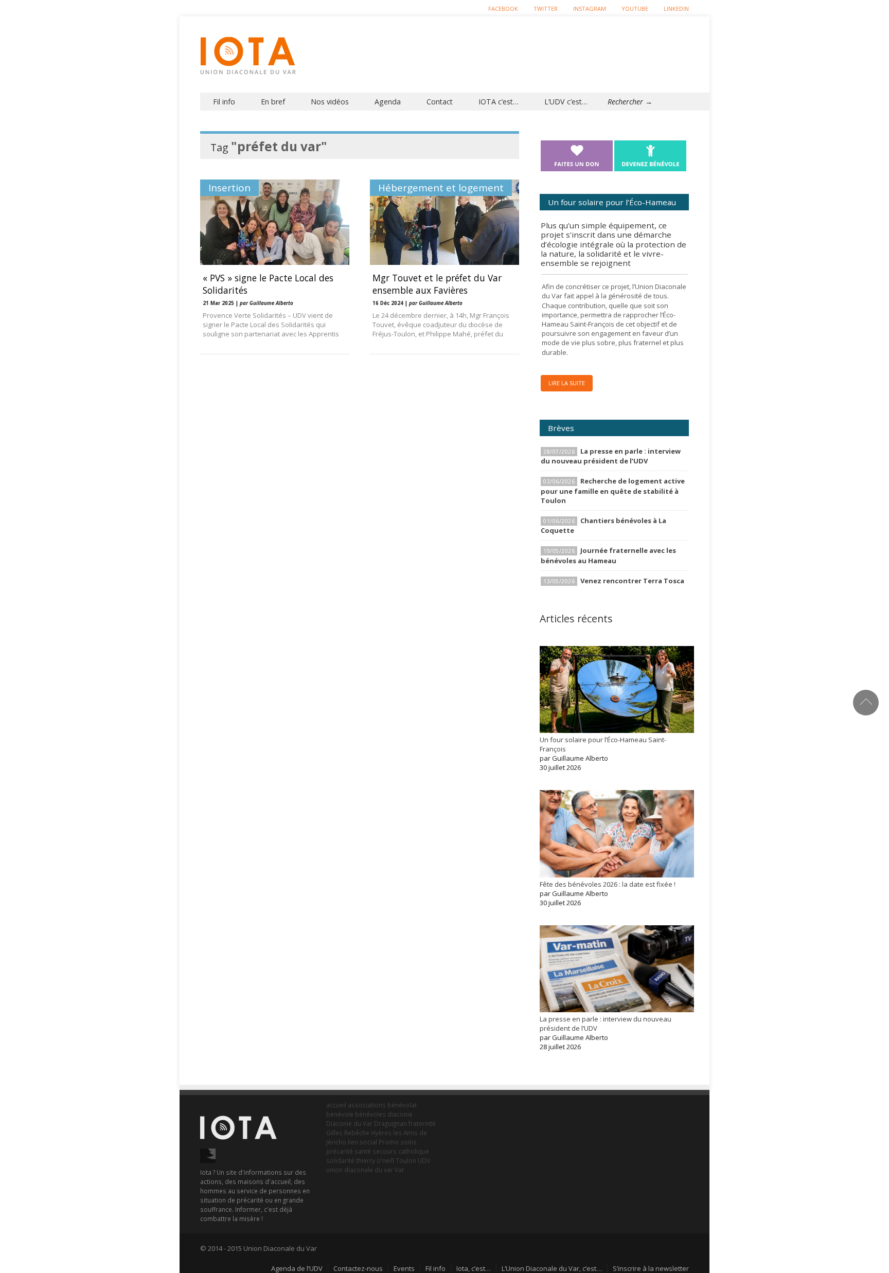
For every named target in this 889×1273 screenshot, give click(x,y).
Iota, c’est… (473, 1268)
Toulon (406, 1160)
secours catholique (400, 1151)
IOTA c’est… (498, 101)
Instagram (589, 8)
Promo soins (398, 1142)
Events (404, 1268)
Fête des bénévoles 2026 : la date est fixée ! (607, 884)
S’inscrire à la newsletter (651, 1268)
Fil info (224, 101)
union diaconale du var (359, 1170)
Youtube (634, 8)
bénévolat (402, 1105)
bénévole (339, 1114)
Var (399, 1170)
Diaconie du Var (349, 1123)
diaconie (400, 1114)
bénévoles (370, 1114)
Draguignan (390, 1123)
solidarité (340, 1160)
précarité (339, 1151)
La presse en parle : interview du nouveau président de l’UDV (611, 455)
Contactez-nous (358, 1268)
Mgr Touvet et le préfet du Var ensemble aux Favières (437, 284)
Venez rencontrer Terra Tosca (632, 580)
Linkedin (676, 8)
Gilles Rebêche (347, 1132)
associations (367, 1105)
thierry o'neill (375, 1160)
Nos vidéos (330, 101)
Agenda (388, 101)
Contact (439, 101)
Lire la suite (566, 383)
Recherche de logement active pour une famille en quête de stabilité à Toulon (613, 490)
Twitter (546, 8)
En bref (273, 101)
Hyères (381, 1132)
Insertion (229, 187)
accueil (336, 1105)
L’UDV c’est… (566, 101)
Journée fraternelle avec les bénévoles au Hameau (608, 555)
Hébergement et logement (441, 187)
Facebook (503, 8)
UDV (424, 1160)
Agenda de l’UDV (297, 1268)
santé (362, 1151)
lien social (362, 1142)
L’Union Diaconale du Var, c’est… (552, 1268)
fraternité (422, 1123)
